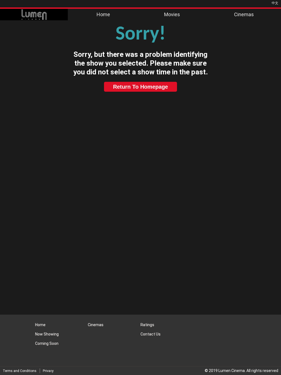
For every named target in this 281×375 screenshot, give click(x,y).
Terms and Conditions (19, 371)
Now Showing (47, 334)
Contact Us (150, 334)
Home (103, 14)
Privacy (48, 371)
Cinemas (244, 14)
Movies (172, 14)
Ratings (147, 325)
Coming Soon (46, 343)
